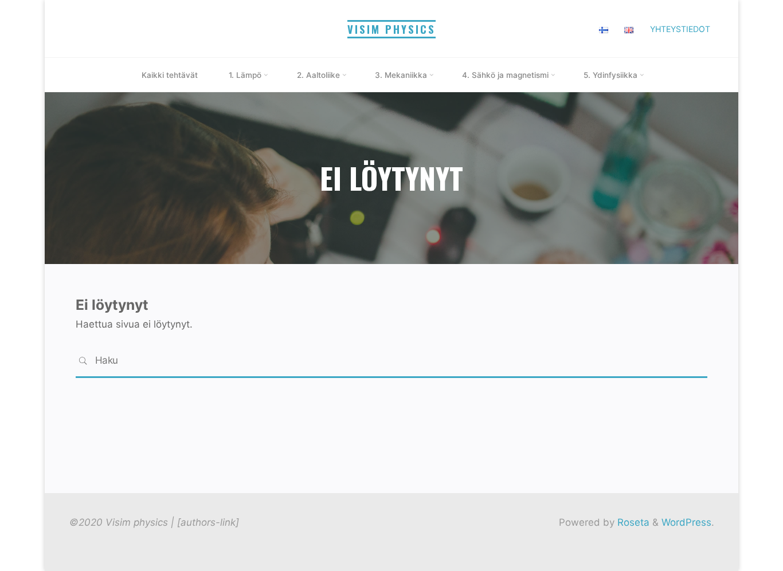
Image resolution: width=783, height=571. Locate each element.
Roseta (631, 522)
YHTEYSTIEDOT (680, 29)
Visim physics (391, 29)
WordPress (686, 522)
